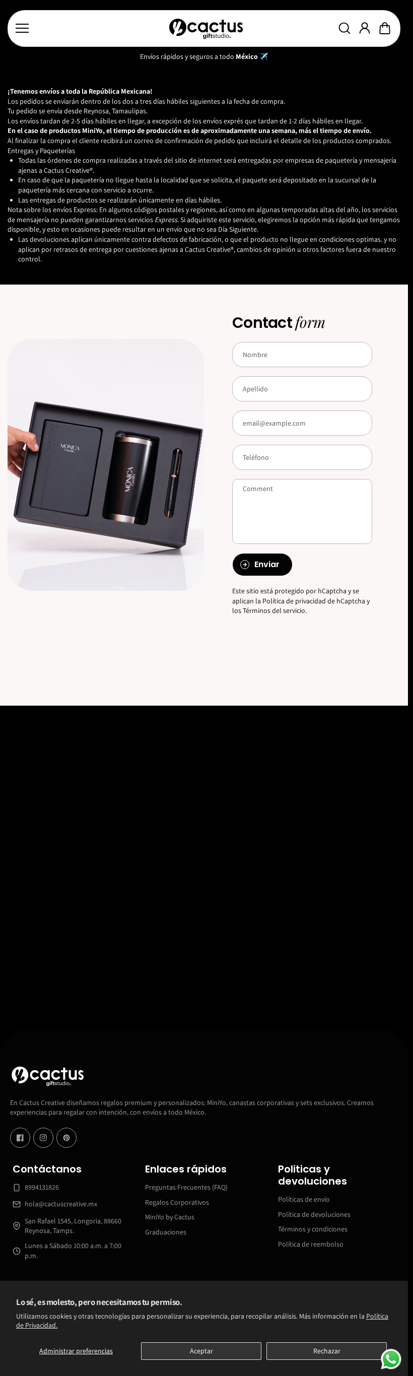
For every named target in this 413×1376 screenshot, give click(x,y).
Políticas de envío (304, 1199)
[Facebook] (20, 1138)
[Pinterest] (66, 1138)
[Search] (344, 28)
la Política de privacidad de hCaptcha (311, 600)
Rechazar (326, 1350)
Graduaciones (165, 1231)
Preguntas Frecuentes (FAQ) (186, 1187)
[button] (385, 28)
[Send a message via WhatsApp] (391, 1359)
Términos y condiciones (313, 1228)
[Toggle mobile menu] (89, 28)
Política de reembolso (310, 1244)
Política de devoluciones (314, 1214)
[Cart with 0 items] (385, 28)
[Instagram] (43, 1138)
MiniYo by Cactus (169, 1216)
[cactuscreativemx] (205, 28)
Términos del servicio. (275, 610)
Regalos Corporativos (177, 1202)
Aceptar (201, 1350)
